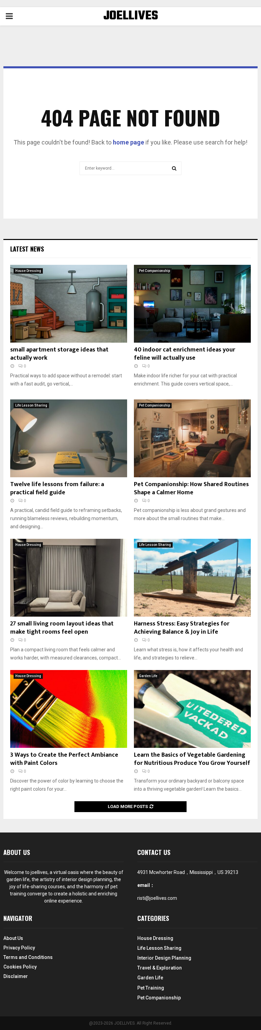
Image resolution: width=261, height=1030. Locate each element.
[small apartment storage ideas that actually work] (68, 304)
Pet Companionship (154, 271)
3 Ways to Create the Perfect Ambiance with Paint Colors (64, 759)
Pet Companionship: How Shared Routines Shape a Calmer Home (191, 488)
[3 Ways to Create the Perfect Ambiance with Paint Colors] (68, 709)
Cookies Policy (20, 966)
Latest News (27, 248)
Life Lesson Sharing (31, 405)
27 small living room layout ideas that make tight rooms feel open (62, 628)
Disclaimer (15, 976)
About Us (13, 938)
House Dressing (28, 271)
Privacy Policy (19, 947)
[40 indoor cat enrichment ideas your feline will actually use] (192, 304)
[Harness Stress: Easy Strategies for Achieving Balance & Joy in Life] (192, 578)
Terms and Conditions (28, 957)
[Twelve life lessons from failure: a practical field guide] (68, 438)
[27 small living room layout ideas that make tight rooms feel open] (68, 578)
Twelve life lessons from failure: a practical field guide (57, 488)
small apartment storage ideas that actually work (59, 354)
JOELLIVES (130, 16)
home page (128, 142)
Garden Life (148, 676)
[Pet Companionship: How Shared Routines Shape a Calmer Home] (192, 438)
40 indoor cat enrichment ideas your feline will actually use (184, 354)
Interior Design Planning (164, 958)
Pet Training (150, 988)
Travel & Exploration (159, 968)
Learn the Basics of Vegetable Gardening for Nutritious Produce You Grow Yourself (192, 759)
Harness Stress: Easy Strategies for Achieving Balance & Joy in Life (181, 628)
